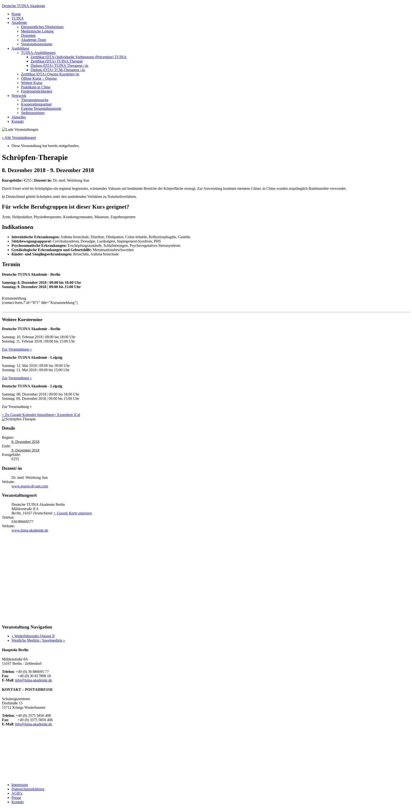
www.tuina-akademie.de (29, 530)
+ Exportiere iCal (67, 415)
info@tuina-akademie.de (33, 680)
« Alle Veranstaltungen (19, 138)
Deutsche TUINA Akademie (23, 6)
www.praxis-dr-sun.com (29, 486)
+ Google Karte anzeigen (72, 513)
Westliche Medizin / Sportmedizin (38, 640)
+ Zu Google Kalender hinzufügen (28, 415)
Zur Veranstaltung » (17, 349)
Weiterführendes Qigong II (33, 636)
